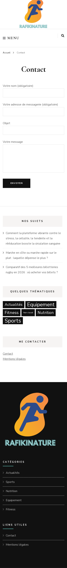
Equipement (41, 304)
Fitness (12, 312)
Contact (8, 354)
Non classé (28, 312)
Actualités (14, 304)
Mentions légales (14, 359)
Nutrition (46, 312)
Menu (13, 38)
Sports (13, 320)
